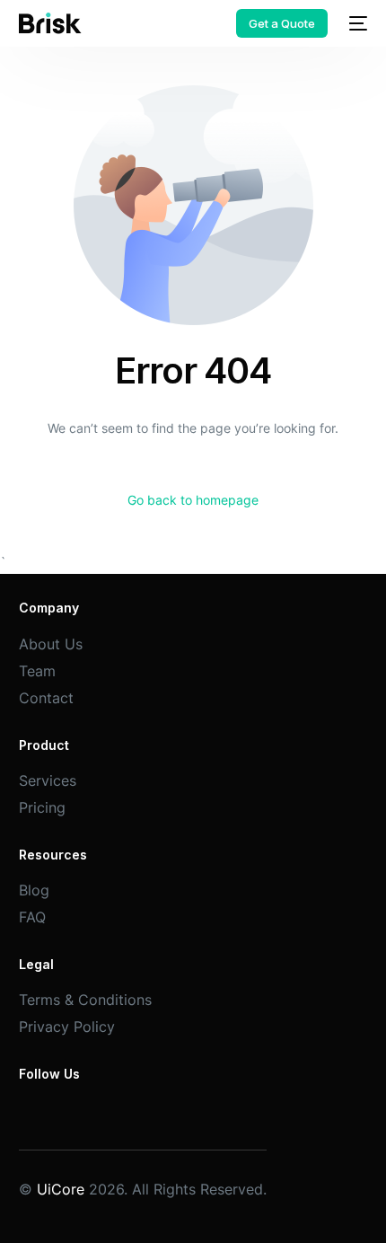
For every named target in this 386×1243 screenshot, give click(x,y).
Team (37, 671)
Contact (46, 698)
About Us (51, 644)
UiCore (60, 1189)
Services (47, 780)
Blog (34, 890)
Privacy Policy (67, 1027)
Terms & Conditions (85, 1000)
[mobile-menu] (356, 23)
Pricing (42, 807)
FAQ (32, 917)
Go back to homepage (193, 499)
